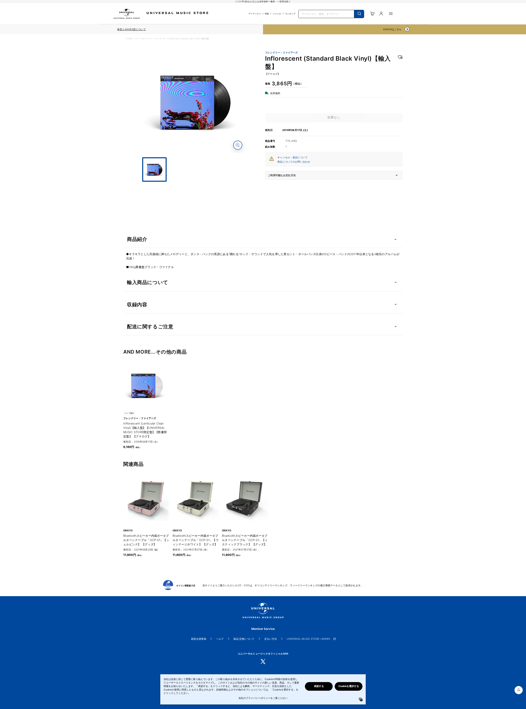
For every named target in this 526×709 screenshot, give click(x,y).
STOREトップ (131, 38)
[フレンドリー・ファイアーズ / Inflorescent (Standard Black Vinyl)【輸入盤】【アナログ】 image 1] (194, 101)
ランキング (290, 13)
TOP (518, 691)
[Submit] (359, 14)
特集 (267, 13)
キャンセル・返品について (292, 157)
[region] (131, 29)
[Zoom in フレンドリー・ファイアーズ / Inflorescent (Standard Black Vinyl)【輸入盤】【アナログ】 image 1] (237, 145)
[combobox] (331, 13)
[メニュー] (391, 14)
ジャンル (277, 13)
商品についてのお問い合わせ (293, 161)
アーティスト (254, 13)
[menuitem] (194, 185)
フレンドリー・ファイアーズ (153, 38)
